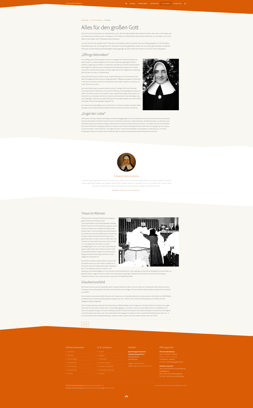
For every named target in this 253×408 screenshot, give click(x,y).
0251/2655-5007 (139, 363)
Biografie (102, 355)
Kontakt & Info (177, 3)
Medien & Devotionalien (106, 370)
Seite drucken (182, 385)
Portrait (101, 352)
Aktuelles (132, 3)
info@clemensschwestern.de (142, 366)
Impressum (158, 385)
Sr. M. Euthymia (165, 3)
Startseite (84, 20)
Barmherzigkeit (142, 3)
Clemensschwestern (74, 3)
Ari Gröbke (111, 388)
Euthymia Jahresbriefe (106, 366)
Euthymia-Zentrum (105, 363)
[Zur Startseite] (126, 3)
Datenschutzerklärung (170, 385)
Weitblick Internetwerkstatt (91, 388)
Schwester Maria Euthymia (126, 176)
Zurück (85, 324)
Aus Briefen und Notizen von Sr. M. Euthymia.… (126, 190)
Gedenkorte (103, 359)
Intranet (70, 374)
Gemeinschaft (154, 3)
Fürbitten (102, 374)
